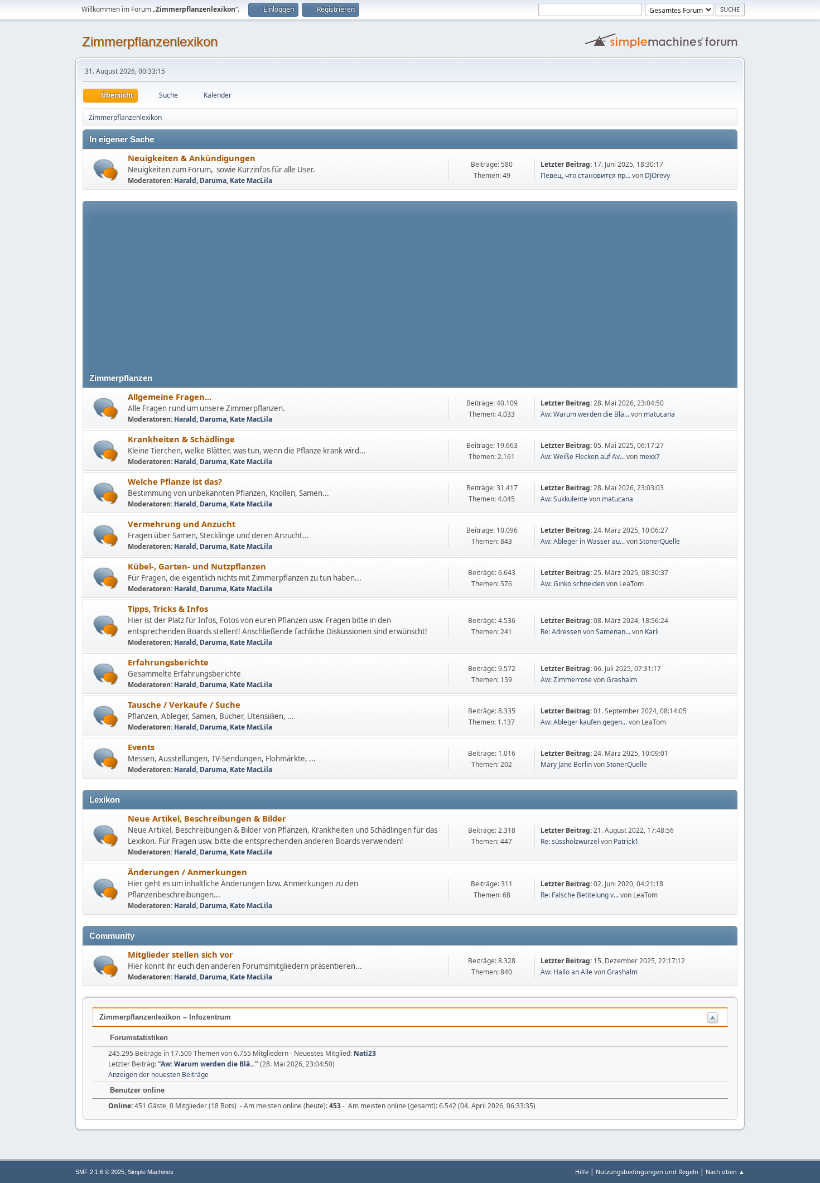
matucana (659, 414)
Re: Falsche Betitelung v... (580, 895)
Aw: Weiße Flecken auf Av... (583, 456)
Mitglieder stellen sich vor (180, 954)
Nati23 (365, 1053)
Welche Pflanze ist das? (175, 481)
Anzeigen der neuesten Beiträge (158, 1074)
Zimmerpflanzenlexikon (150, 41)
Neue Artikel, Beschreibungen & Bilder (207, 818)
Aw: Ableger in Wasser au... (583, 541)
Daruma (213, 180)
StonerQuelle (659, 541)
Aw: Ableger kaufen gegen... (584, 722)
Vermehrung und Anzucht (181, 523)
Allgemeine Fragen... (169, 396)
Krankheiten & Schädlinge (181, 439)
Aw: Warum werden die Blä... (585, 414)
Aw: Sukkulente (564, 499)
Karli (652, 631)
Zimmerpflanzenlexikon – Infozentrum (165, 1017)
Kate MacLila (251, 180)
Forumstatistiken (138, 1038)
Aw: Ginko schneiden (573, 583)
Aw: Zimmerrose (566, 679)
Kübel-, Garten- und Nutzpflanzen (197, 566)
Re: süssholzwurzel (570, 841)
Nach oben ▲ (725, 1171)
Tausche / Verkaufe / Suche (184, 704)
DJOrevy (657, 175)
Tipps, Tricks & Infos (168, 608)
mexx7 (649, 456)
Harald (185, 180)
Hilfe (582, 1171)
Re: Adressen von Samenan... (585, 631)
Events (141, 746)
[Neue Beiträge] (105, 169)
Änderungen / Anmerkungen (187, 871)
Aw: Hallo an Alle (566, 972)
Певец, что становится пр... (585, 175)
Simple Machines (150, 1171)
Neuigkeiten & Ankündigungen (191, 157)
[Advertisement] (410, 279)
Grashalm (621, 679)
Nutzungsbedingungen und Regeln (647, 1171)
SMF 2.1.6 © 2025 (99, 1171)
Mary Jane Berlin (566, 764)
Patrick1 (626, 841)
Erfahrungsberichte (168, 662)
